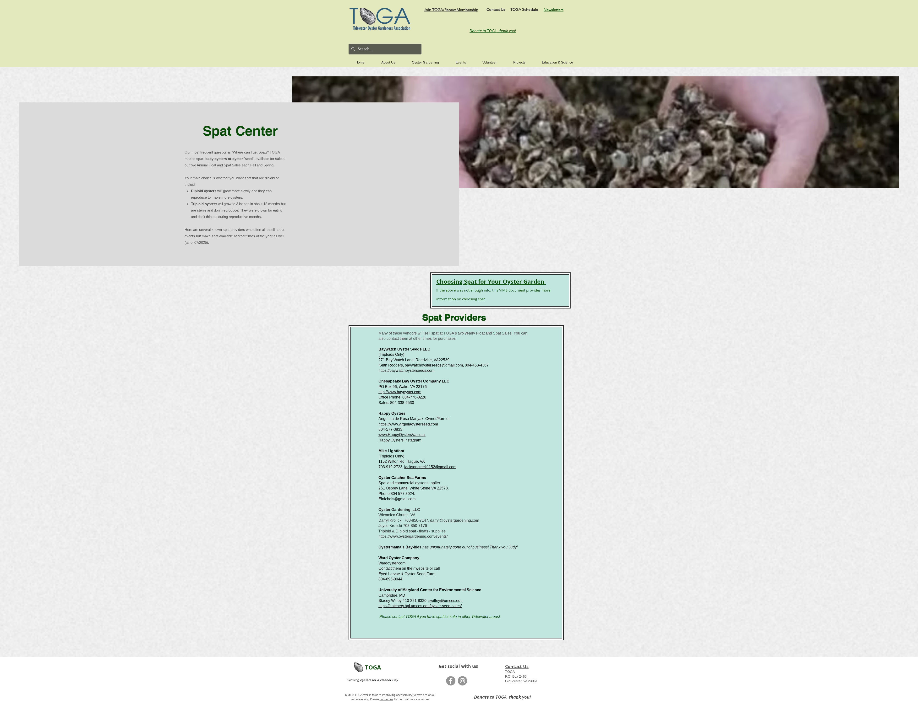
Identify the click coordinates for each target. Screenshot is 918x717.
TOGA (373, 667)
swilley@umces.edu (445, 601)
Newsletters (553, 9)
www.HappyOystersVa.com (402, 435)
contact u (386, 699)
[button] (383, 60)
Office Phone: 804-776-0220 (402, 397)
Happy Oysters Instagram (399, 440)
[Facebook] (450, 680)
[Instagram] (462, 680)
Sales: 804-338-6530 (396, 403)
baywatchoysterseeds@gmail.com (434, 365)
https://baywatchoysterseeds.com (406, 370)
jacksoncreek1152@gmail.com (430, 467)
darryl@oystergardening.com (454, 520)
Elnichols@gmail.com (396, 499)
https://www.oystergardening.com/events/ (413, 536)
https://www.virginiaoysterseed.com (408, 424)
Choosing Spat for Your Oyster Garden (491, 281)
